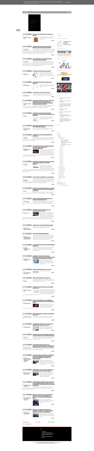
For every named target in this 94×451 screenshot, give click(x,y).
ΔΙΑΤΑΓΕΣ (25, 116)
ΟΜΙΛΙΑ (25, 359)
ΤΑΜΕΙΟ (27, 273)
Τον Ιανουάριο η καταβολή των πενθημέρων (43, 177)
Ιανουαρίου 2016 (61, 177)
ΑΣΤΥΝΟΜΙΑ (25, 95)
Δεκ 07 (61, 161)
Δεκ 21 (61, 150)
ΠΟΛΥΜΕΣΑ (25, 129)
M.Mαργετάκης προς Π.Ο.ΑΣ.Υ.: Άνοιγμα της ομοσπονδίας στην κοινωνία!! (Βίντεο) (43, 370)
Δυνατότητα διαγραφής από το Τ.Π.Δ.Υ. (42, 269)
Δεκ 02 (61, 165)
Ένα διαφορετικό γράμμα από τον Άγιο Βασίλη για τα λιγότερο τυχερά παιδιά (42, 47)
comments (24, 34)
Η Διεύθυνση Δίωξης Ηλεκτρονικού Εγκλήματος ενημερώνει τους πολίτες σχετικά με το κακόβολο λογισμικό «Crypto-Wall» (44, 257)
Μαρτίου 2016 (61, 175)
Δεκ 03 (61, 164)
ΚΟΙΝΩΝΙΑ (28, 128)
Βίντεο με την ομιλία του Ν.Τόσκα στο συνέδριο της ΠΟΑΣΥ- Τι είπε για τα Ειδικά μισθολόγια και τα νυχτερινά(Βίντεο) (43, 410)
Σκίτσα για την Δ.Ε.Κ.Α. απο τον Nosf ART (48, 433)
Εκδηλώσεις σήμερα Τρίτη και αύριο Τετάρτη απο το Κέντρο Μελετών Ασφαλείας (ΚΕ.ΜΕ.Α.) (43, 162)
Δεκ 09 (61, 158)
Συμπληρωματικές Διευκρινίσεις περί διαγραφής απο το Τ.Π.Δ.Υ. (42, 210)
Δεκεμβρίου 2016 (61, 137)
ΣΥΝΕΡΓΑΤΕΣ (25, 12)
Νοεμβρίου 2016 (61, 167)
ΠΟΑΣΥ (25, 290)
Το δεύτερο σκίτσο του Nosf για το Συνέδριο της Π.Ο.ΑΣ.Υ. (43, 287)
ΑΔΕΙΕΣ (25, 228)
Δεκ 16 (61, 153)
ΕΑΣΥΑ (25, 201)
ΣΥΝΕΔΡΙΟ (29, 290)
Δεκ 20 (61, 151)
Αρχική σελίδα (38, 422)
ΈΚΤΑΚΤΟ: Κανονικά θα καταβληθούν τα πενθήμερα (42, 135)
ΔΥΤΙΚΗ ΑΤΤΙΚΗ (26, 272)
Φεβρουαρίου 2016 (61, 176)
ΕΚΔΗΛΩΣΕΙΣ (26, 164)
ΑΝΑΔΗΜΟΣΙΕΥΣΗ (26, 49)
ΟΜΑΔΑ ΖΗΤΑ (26, 150)
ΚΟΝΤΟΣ (28, 358)
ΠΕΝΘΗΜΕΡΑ (26, 180)
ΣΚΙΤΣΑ (27, 290)
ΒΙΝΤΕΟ (28, 397)
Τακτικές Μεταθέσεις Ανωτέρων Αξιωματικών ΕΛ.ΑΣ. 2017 (43, 314)
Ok (70, 2)
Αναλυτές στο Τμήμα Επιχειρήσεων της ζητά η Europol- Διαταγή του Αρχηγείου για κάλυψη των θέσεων (44, 189)
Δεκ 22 (61, 149)
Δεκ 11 (61, 157)
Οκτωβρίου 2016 (61, 168)
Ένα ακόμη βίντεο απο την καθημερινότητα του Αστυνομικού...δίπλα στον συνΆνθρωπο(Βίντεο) (43, 147)
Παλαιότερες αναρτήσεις (51, 422)
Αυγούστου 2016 (61, 170)
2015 (58, 179)
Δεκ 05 (61, 163)
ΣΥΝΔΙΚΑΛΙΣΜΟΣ (26, 360)
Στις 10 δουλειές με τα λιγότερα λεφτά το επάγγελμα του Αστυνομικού (42, 59)
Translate (63, 184)
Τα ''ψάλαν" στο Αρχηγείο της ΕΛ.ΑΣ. (41, 92)
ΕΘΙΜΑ (25, 85)
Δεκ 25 (61, 138)
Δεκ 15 (61, 155)
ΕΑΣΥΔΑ (29, 272)
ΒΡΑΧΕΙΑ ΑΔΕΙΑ (26, 229)
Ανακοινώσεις (26, 236)
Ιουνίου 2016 (61, 173)
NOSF (28, 74)
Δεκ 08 (61, 159)
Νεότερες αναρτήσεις (26, 422)
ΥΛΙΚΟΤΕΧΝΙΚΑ (26, 386)
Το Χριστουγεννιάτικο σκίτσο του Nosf (42, 71)
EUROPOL (25, 191)
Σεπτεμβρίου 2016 (61, 169)
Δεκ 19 (61, 152)
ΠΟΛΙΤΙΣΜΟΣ (27, 201)
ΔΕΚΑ (29, 236)
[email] (70, 12)
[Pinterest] (66, 14)
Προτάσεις (29, 359)
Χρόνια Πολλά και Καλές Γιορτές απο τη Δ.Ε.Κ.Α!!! (42, 82)
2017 (58, 135)
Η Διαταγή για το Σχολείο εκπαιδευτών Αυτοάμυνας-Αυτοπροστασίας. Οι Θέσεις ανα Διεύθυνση (43, 114)
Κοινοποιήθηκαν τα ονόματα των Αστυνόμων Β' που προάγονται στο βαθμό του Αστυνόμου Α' (65, 115)
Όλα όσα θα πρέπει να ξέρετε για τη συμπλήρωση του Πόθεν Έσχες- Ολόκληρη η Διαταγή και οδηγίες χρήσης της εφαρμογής (43, 346)
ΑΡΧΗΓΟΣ (25, 397)
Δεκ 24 (61, 146)
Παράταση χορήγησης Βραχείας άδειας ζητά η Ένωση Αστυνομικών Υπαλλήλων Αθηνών (43, 335)
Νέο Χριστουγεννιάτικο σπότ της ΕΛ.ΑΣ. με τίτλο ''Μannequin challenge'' (43, 126)
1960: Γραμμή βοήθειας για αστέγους (41, 277)
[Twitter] (68, 12)
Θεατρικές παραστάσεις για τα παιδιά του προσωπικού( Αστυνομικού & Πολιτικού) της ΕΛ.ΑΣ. (43, 301)
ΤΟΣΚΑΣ (28, 413)
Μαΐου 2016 (60, 174)
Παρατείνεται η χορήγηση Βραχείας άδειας (43, 225)
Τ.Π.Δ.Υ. (25, 273)
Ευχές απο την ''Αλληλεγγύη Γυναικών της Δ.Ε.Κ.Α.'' (43, 34)
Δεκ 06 (61, 162)
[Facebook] (66, 12)
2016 (58, 136)
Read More (52, 40)
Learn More (67, 2)
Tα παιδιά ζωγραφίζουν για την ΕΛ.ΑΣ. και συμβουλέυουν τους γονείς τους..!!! (43, 324)
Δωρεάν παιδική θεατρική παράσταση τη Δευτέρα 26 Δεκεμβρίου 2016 (42, 199)
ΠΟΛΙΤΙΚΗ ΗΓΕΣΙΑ (26, 103)
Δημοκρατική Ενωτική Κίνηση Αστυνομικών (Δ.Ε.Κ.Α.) (46, 442)
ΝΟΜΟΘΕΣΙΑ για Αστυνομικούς (46, 432)
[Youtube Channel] (69, 12)
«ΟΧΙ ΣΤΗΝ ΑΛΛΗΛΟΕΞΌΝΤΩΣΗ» (41, 233)
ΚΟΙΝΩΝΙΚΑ (25, 74)
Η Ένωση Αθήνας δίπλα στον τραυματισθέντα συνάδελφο (44, 245)
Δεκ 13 (61, 156)
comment (24, 134)
